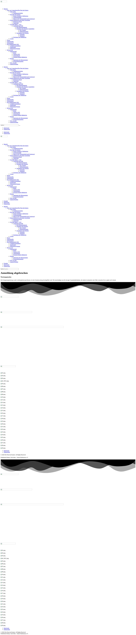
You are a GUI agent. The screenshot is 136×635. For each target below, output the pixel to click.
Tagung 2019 (16, 54)
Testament (22, 36)
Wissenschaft (13, 51)
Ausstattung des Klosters (22, 33)
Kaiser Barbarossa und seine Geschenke (20, 20)
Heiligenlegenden (24, 31)
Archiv (12, 38)
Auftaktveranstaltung (15, 45)
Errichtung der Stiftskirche (19, 37)
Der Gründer (23, 30)
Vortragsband (10, 43)
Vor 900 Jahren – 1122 (15, 24)
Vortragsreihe (10, 41)
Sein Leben (13, 11)
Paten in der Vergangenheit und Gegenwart (24, 18)
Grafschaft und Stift (18, 26)
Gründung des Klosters (22, 164)
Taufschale (16, 23)
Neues (8, 40)
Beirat (14, 53)
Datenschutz (7, 129)
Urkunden (22, 34)
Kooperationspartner (18, 61)
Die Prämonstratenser (21, 27)
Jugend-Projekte (14, 64)
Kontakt (6, 201)
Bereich (6, 9)
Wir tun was (10, 50)
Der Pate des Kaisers (15, 14)
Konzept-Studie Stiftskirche (20, 57)
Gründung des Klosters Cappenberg (25, 28)
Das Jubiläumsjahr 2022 (13, 44)
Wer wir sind (13, 63)
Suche (2, 125)
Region (12, 58)
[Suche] (19, 125)
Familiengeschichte (18, 13)
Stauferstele (13, 47)
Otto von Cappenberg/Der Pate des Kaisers (17, 10)
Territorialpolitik (17, 17)
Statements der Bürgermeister (20, 60)
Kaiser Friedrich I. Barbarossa (20, 16)
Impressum (6, 128)
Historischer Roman (15, 48)
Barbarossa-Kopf (17, 21)
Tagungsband (16, 55)
